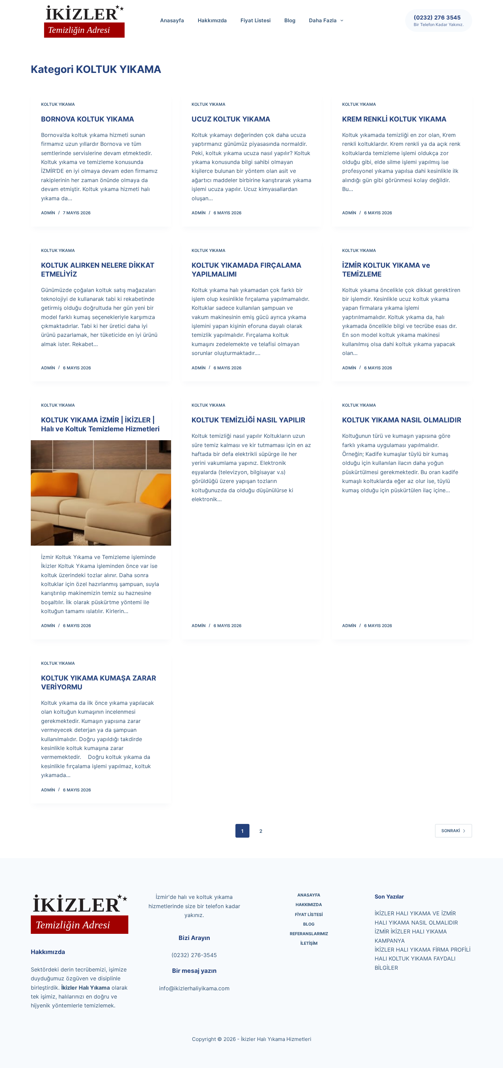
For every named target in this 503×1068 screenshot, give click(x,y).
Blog (289, 20)
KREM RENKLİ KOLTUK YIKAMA (394, 119)
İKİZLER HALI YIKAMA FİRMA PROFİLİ (422, 949)
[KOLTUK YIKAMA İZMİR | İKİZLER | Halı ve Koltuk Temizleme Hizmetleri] (101, 493)
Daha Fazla (323, 20)
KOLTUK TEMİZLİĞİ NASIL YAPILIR (248, 420)
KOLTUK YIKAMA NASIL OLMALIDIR (401, 420)
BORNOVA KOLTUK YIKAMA (87, 119)
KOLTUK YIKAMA (58, 104)
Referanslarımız (309, 933)
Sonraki (450, 830)
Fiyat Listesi (256, 20)
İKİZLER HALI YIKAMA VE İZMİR (415, 913)
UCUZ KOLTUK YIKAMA (231, 119)
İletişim (309, 943)
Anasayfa (172, 20)
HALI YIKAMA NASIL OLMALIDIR (416, 922)
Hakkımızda (212, 20)
